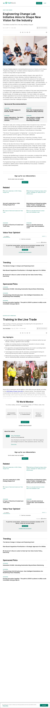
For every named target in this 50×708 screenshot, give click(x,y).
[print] (46, 32)
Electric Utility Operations (9, 315)
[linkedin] (22, 32)
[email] (29, 32)
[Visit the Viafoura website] (43, 242)
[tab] (6, 236)
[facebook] (20, 32)
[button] (4, 3)
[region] (25, 239)
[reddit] (27, 32)
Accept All (44, 705)
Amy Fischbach (6, 328)
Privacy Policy (5, 705)
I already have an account (25, 252)
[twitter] (25, 32)
